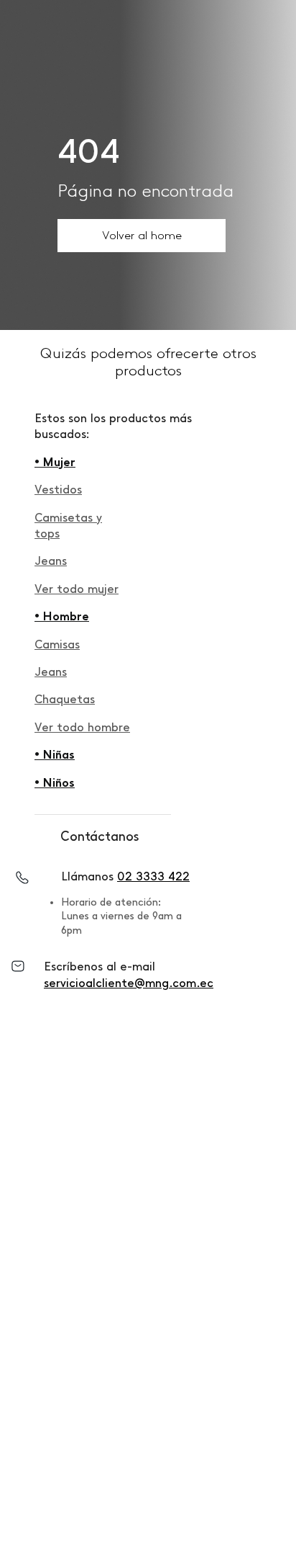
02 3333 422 (153, 876)
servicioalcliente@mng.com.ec (128, 983)
